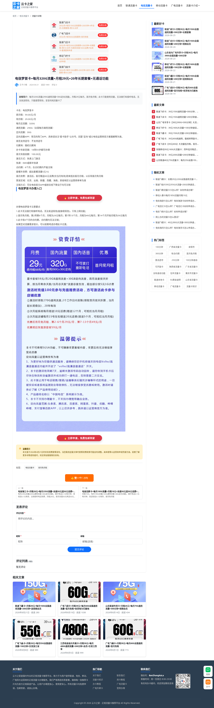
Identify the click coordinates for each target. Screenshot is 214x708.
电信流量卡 (146, 5)
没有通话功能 (159, 273)
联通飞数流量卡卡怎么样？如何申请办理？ (175, 190)
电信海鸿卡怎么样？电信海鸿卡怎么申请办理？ (177, 227)
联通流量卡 (131, 5)
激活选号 (159, 260)
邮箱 (82, 536)
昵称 (18, 536)
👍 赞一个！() (79, 478)
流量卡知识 (191, 286)
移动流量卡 (162, 5)
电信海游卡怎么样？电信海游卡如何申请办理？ (177, 200)
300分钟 (159, 253)
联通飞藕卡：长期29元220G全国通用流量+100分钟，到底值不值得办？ (177, 179)
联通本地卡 (159, 279)
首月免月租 (42, 467)
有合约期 (175, 253)
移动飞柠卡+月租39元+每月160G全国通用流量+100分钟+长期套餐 (182, 66)
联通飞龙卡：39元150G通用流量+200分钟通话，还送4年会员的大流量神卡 (177, 117)
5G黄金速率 (175, 279)
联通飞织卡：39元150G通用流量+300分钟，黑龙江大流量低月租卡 (177, 111)
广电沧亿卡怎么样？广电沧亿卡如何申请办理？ (177, 206)
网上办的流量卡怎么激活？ (168, 217)
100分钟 (159, 246)
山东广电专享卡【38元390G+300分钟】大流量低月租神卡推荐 (177, 122)
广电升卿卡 (98, 688)
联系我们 (121, 675)
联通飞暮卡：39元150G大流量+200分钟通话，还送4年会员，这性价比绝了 (177, 133)
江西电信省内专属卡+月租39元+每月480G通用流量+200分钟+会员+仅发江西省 (78, 646)
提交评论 (79, 549)
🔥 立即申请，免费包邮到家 (79, 197)
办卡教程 (97, 683)
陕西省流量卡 (175, 266)
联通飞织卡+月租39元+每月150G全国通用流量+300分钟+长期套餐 (182, 31)
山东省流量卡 (191, 279)
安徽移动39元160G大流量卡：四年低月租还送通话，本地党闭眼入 (177, 149)
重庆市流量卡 (191, 273)
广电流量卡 (177, 5)
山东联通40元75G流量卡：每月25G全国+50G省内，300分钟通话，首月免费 (177, 160)
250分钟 (175, 260)
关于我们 (97, 675)
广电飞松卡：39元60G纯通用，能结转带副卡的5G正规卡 (177, 138)
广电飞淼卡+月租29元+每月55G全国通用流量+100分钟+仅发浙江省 (33, 644)
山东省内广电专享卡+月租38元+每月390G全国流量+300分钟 (181, 54)
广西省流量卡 (175, 246)
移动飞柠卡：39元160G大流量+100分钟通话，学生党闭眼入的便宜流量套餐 (177, 127)
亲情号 (192, 246)
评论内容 (20, 513)
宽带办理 (121, 688)
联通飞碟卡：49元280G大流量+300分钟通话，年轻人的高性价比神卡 (177, 222)
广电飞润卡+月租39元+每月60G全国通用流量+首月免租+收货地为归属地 (78, 607)
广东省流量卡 (191, 266)
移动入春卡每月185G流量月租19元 (171, 195)
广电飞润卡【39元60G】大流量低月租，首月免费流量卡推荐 (177, 144)
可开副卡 (159, 266)
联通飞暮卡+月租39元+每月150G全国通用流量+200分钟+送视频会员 (33, 607)
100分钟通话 (191, 260)
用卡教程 (121, 679)
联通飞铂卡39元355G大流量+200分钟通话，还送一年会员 (177, 184)
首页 (119, 5)
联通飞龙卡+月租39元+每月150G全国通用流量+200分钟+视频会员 (182, 42)
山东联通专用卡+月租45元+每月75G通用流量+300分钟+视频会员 (124, 607)
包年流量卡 (175, 273)
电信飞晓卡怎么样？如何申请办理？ (172, 211)
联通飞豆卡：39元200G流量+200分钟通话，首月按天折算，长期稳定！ (177, 154)
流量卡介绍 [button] (192, 5)
